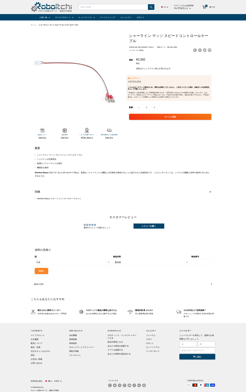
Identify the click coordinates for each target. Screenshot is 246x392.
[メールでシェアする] (209, 50)
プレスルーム (75, 355)
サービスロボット (63, 17)
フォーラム (151, 335)
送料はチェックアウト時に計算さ (150, 68)
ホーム (33, 25)
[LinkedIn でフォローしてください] (139, 385)
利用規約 (73, 343)
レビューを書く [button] (149, 226)
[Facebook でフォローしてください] (110, 385)
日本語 (57, 381)
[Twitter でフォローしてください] (115, 385)
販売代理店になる (115, 342)
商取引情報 (74, 351)
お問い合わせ (36, 363)
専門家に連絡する (87, 138)
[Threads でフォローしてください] (144, 385)
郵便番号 (195, 256)
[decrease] (139, 107)
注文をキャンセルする (40, 351)
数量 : (131, 107)
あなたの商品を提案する (118, 346)
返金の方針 (39, 284)
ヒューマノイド (85, 17)
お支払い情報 (36, 359)
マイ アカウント (38, 335)
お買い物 (43, 17)
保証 (33, 355)
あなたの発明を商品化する (119, 354)
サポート (140, 17)
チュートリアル (153, 347)
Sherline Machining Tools (141, 47)
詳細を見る (42, 138)
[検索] (151, 7)
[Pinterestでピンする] (200, 50)
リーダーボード (153, 351)
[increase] (154, 107)
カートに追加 (170, 117)
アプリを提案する (115, 350)
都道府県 (117, 256)
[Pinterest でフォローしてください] (124, 385)
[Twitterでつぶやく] (205, 50)
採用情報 (73, 339)
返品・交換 (35, 347)
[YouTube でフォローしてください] (129, 385)
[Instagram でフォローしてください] (119, 385)
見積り (41, 271)
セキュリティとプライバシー (81, 347)
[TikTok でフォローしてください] (134, 385)
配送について (36, 343)
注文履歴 (34, 339)
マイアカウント (181, 8)
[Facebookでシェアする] (195, 50)
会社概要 (73, 335)
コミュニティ (126, 17)
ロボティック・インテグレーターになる (122, 336)
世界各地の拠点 (36, 381)
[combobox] (113, 7)
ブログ (149, 339)
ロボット (150, 343)
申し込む (197, 357)
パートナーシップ (107, 17)
